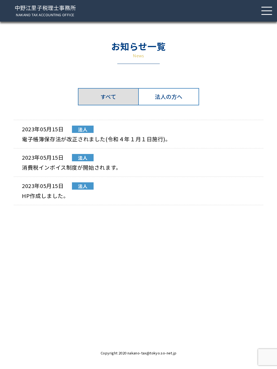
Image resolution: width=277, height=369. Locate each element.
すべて (108, 96)
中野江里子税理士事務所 (45, 11)
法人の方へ (169, 96)
